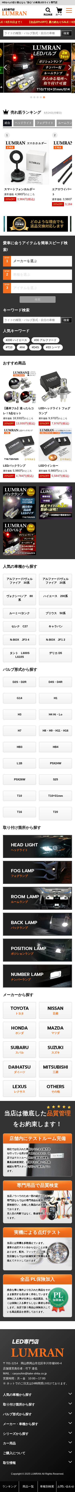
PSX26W (19, 779)
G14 (19, 698)
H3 (19, 714)
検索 (66, 33)
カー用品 (9, 1443)
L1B (19, 763)
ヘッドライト (23, 122)
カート (59, 14)
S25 (55, 779)
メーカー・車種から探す (20, 1424)
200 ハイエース (17, 340)
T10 (9, 347)
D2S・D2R (19, 682)
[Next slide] (69, 67)
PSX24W (55, 763)
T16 (19, 811)
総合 (7, 122)
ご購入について (14, 1453)
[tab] (31, 97)
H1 (55, 698)
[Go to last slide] (5, 67)
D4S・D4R (55, 682)
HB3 (19, 746)
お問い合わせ (65, 1486)
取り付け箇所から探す (19, 1404)
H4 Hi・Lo (55, 714)
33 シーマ (54, 347)
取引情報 (9, 1462)
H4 (23, 347)
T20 (55, 811)
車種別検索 (47, 1486)
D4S (36, 347)
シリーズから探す (16, 1433)
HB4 (55, 746)
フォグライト (45, 122)
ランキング (9, 1486)
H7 (19, 730)
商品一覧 (28, 1486)
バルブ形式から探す (17, 1414)
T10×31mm (55, 795)
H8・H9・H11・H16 (55, 730)
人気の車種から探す (17, 1394)
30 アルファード (46, 340)
